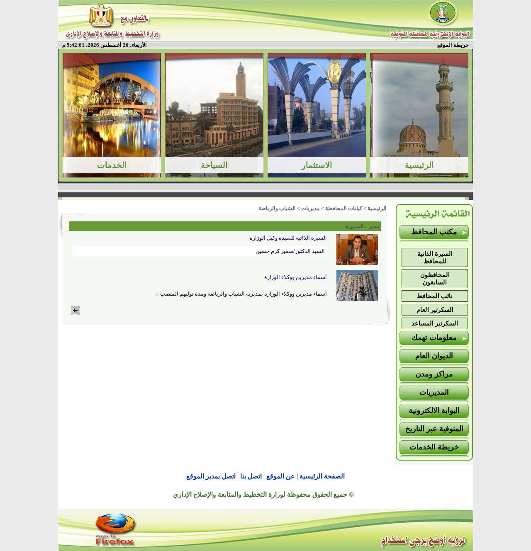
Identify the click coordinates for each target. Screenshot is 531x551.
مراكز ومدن (434, 374)
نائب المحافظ (435, 296)
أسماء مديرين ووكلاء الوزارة (295, 277)
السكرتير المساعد (435, 323)
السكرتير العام (435, 309)
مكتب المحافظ (434, 232)
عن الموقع (280, 476)
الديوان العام (434, 356)
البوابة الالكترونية (434, 410)
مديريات (310, 208)
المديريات (434, 392)
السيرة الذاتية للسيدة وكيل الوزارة (288, 238)
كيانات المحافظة (343, 208)
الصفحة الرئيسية (322, 476)
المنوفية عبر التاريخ (434, 429)
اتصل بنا (251, 476)
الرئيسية (377, 208)
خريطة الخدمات (434, 447)
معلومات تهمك (434, 337)
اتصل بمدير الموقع (211, 476)
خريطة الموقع (453, 45)
